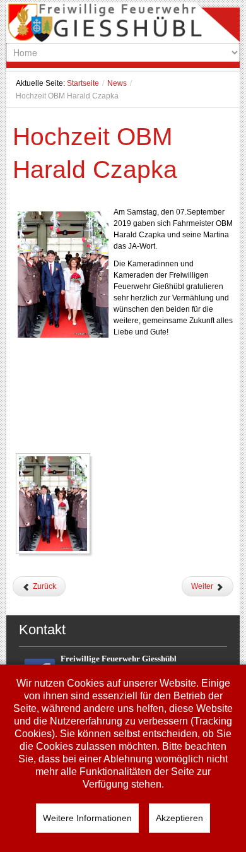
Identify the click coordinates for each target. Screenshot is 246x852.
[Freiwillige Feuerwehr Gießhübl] (123, 25)
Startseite (83, 83)
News (117, 83)
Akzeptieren (179, 818)
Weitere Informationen (87, 818)
